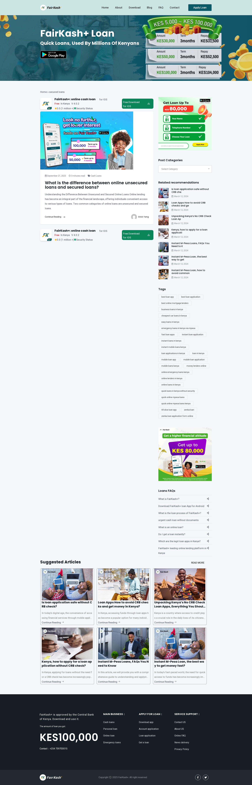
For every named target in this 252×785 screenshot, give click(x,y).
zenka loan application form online (177, 416)
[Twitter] (205, 777)
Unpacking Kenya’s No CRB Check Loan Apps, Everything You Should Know (179, 606)
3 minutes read (78, 176)
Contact (175, 7)
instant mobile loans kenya (173, 347)
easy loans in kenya (170, 322)
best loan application (190, 297)
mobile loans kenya (170, 366)
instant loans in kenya (171, 341)
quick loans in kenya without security (178, 391)
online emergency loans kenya (175, 372)
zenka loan (189, 410)
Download (135, 7)
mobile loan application (194, 359)
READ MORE (197, 562)
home (105, 7)
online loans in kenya (170, 385)
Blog (150, 7)
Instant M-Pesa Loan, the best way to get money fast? (179, 664)
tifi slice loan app (169, 410)
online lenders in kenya (171, 378)
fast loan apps (168, 334)
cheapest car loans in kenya (174, 316)
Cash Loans (96, 176)
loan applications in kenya (173, 353)
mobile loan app (168, 359)
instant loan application (192, 334)
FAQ (161, 7)
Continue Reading (53, 217)
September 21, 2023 (56, 176)
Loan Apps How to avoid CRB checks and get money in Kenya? (123, 604)
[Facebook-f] (198, 777)
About (119, 7)
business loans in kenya (172, 309)
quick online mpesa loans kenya (175, 403)
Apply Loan (199, 7)
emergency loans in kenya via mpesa (178, 328)
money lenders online (196, 366)
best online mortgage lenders (174, 303)
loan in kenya (198, 353)
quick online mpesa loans (172, 397)
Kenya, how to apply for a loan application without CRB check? (67, 664)
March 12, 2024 (181, 196)
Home (43, 91)
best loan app (167, 297)
